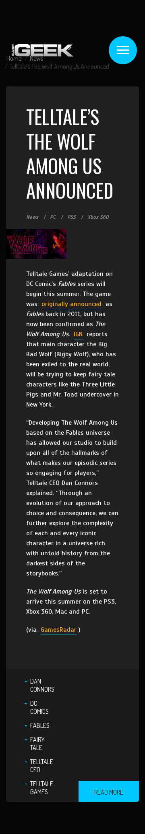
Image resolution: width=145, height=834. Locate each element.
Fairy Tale (37, 743)
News (32, 217)
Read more (108, 792)
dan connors (42, 685)
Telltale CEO (41, 766)
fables (40, 725)
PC (53, 217)
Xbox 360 (98, 217)
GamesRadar (59, 630)
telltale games (41, 788)
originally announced (71, 304)
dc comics (39, 707)
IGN (78, 334)
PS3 (71, 217)
